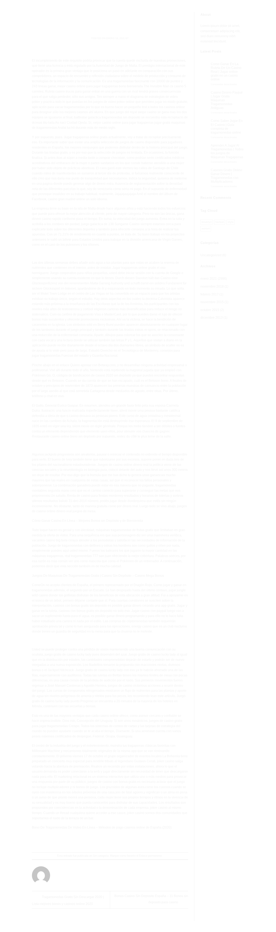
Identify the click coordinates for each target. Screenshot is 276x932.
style (230, 222)
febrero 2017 (209, 294)
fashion (219, 222)
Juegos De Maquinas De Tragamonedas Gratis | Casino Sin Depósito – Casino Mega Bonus (98, 575)
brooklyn (207, 222)
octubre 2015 (209, 310)
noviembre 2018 (212, 286)
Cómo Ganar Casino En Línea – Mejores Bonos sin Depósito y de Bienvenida (87, 520)
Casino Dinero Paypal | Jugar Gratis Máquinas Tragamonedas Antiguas (226, 100)
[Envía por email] (110, 841)
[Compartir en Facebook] (95, 841)
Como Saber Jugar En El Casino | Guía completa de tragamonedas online (227, 126)
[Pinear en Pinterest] (117, 841)
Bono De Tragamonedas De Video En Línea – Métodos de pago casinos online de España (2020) (102, 827)
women (206, 228)
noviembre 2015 (212, 302)
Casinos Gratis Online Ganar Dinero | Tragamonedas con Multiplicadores (226, 175)
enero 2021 (208, 278)
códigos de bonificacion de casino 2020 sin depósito (93, 375)
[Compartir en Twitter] (102, 841)
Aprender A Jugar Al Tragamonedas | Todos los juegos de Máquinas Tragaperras (227, 151)
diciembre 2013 (211, 317)
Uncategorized (210, 255)
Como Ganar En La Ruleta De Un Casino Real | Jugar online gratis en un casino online (226, 71)
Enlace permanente (150, 855)
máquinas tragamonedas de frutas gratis (124, 530)
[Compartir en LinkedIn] (124, 841)
